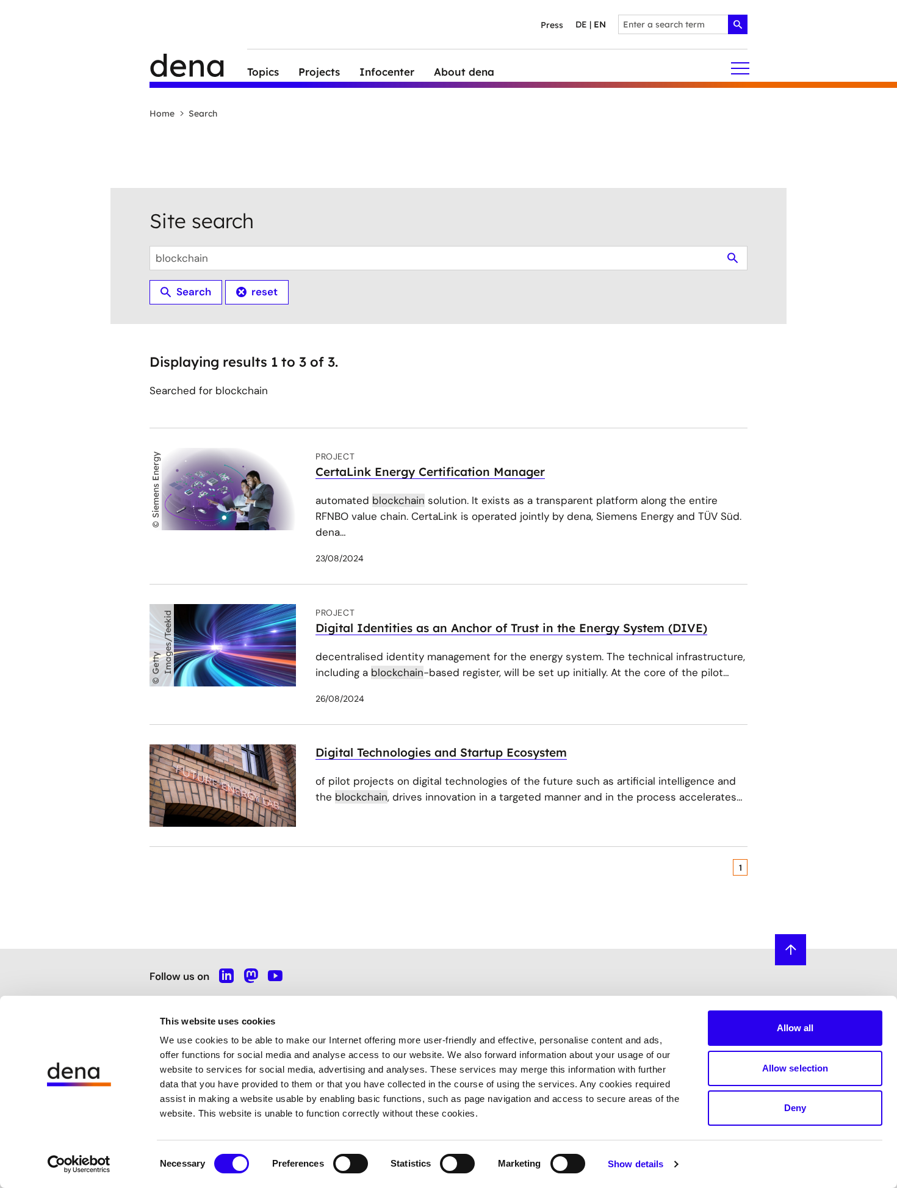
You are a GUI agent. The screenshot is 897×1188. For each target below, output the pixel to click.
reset (264, 291)
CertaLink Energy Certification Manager (430, 471)
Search (203, 113)
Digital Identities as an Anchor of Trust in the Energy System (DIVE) (511, 628)
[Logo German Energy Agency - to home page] (198, 68)
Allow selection (795, 1068)
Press (552, 25)
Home (162, 113)
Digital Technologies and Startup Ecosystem (441, 752)
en (600, 24)
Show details (635, 1164)
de (581, 24)
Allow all (795, 1028)
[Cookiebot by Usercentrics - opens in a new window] (79, 1164)
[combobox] (683, 24)
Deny (795, 1108)
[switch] (350, 1163)
